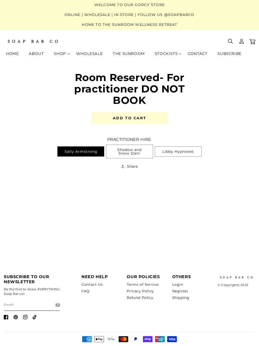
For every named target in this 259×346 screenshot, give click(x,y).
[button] (60, 53)
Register (180, 291)
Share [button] (132, 166)
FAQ (85, 291)
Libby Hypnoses (178, 151)
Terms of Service (143, 284)
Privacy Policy (140, 291)
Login (177, 284)
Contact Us (92, 284)
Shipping (180, 297)
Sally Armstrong (80, 151)
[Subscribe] (54, 305)
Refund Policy (140, 297)
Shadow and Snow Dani (129, 151)
